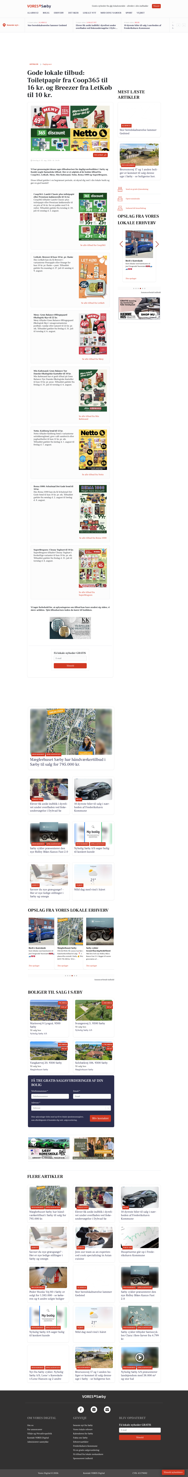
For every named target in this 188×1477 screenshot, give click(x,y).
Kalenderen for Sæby (83, 1433)
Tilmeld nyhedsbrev (173, 1472)
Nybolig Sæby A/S (38, 1033)
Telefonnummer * (39, 1091)
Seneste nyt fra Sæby (83, 1425)
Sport (129, 12)
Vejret (141, 12)
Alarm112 (32, 12)
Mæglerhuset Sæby (39, 1069)
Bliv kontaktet (100, 1118)
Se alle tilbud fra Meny (93, 359)
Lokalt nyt (89, 12)
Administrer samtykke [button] (37, 1441)
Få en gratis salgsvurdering (86, 1450)
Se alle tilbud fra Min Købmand (89, 417)
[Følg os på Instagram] (94, 1409)
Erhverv (59, 12)
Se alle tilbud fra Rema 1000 (93, 538)
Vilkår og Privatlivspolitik (39, 1433)
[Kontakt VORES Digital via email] (107, 1409)
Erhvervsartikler (80, 1441)
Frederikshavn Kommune (85, 1446)
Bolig (46, 12)
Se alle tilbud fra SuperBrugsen (87, 593)
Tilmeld (156, 6)
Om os (30, 1425)
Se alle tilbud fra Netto (93, 474)
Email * (76, 1091)
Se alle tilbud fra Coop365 (92, 245)
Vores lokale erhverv (83, 1429)
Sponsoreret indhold (83, 1458)
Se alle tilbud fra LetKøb (92, 303)
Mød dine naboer (110, 12)
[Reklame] (70, 628)
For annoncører (34, 1429)
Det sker (73, 12)
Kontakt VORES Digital (38, 1437)
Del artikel (98, 155)
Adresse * (35, 1102)
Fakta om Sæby (80, 1437)
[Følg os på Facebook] (80, 1409)
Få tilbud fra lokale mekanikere (88, 1454)
